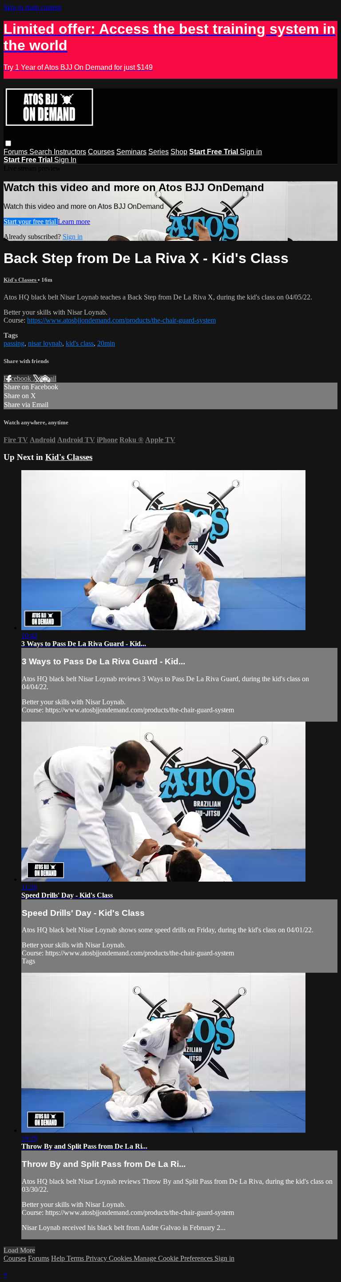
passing (14, 343)
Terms (76, 1258)
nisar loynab (45, 343)
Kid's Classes (21, 279)
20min (106, 343)
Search (41, 152)
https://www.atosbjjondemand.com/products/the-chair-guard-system (121, 320)
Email (48, 378)
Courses (101, 152)
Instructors (70, 152)
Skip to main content (32, 7)
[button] (8, 143)
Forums (16, 152)
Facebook (18, 378)
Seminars (131, 152)
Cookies (121, 1258)
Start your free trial (31, 221)
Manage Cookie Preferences (174, 1258)
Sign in (251, 152)
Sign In (65, 160)
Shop (178, 152)
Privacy (97, 1258)
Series (158, 152)
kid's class (80, 343)
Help (59, 1258)
